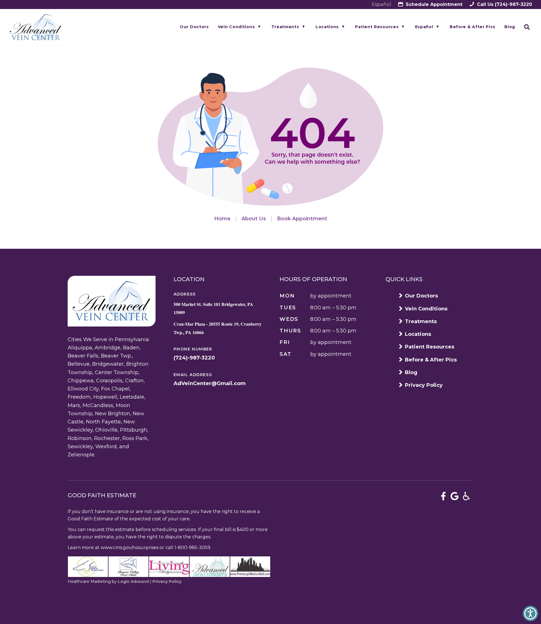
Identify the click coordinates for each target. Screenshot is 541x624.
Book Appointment (302, 219)
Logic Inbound (133, 581)
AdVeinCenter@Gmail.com (210, 383)
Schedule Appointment (433, 4)
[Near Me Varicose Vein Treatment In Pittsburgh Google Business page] (455, 496)
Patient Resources (376, 26)
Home (222, 219)
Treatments (285, 26)
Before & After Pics (472, 26)
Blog (509, 26)
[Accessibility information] (466, 496)
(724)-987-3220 (504, 4)
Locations (327, 26)
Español (381, 4)
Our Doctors (194, 26)
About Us (253, 219)
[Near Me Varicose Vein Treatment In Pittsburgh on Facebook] (443, 496)
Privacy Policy (424, 385)
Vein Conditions (236, 26)
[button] (530, 613)
